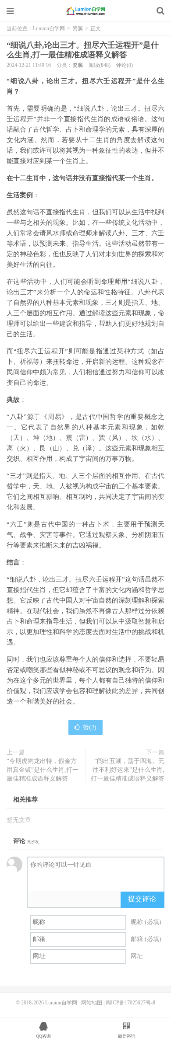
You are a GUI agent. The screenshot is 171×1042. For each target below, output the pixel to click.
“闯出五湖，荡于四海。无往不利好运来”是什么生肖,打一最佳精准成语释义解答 (127, 770)
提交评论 (142, 899)
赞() (89, 727)
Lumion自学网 (85, 11)
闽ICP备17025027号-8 (130, 1003)
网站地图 (91, 1003)
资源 (77, 28)
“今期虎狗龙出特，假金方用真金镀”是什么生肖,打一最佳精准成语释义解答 (42, 770)
